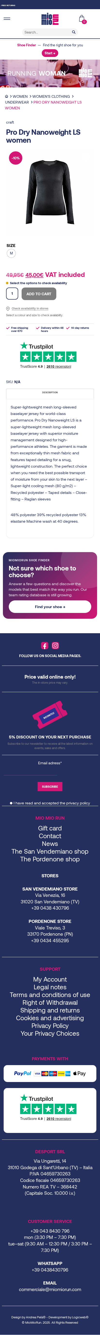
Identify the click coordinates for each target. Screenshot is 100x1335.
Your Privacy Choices (50, 1033)
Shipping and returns (50, 1010)
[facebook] (44, 645)
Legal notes (50, 987)
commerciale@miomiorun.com (50, 1289)
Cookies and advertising (50, 1017)
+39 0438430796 (50, 1269)
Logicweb (79, 1317)
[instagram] (55, 645)
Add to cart (38, 293)
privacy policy (78, 803)
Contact (50, 835)
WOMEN (20, 96)
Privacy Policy (50, 1025)
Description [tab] (50, 392)
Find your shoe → (50, 606)
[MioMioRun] (50, 19)
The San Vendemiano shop (50, 851)
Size (11, 245)
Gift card (50, 828)
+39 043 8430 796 (50, 1231)
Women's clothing (51, 96)
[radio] (11, 253)
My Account (50, 979)
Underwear (17, 102)
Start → (50, 53)
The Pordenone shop (50, 859)
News (50, 843)
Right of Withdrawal (50, 1002)
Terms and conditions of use (50, 994)
